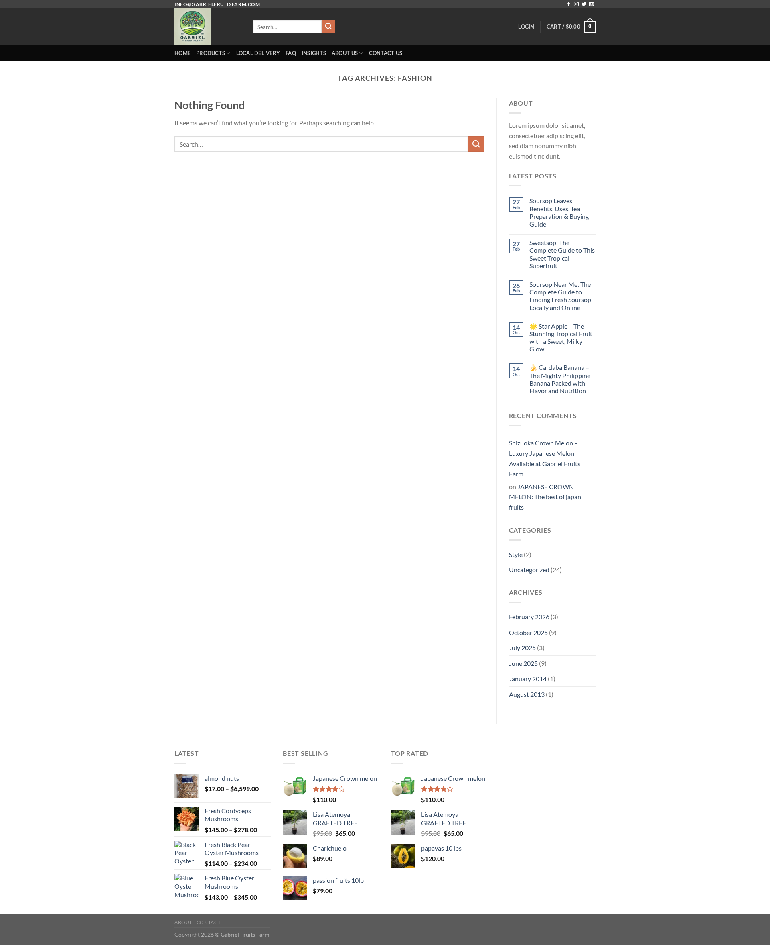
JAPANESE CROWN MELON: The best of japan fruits (545, 497)
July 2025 (522, 647)
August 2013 (527, 694)
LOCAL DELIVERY (258, 53)
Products (210, 53)
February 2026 (529, 616)
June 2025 (523, 663)
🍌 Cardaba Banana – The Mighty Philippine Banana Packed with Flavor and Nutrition (559, 378)
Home (182, 53)
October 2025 (528, 632)
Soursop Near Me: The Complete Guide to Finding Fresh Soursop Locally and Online (560, 295)
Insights (314, 53)
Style (516, 554)
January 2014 (528, 678)
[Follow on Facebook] (568, 4)
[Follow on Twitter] (584, 4)
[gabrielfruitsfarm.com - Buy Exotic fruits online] (207, 26)
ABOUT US (345, 53)
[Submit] (328, 27)
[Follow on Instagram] (576, 4)
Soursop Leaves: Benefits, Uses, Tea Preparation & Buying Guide (559, 212)
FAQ (291, 53)
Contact (209, 922)
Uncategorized (529, 570)
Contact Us (386, 53)
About (183, 922)
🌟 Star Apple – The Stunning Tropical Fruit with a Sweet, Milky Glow (560, 337)
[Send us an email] (591, 4)
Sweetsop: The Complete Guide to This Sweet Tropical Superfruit (562, 254)
